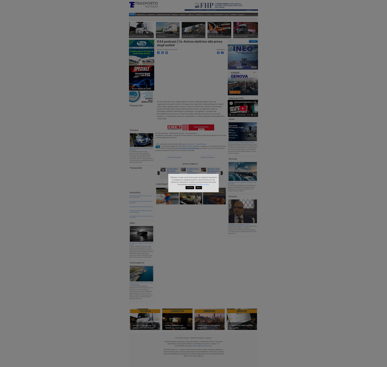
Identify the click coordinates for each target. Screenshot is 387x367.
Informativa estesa (202, 184)
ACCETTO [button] (190, 187)
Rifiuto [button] (199, 187)
